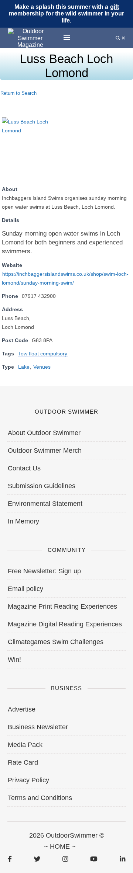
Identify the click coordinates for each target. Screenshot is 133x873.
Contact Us (24, 468)
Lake (24, 367)
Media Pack (25, 744)
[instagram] (65, 859)
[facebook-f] (9, 859)
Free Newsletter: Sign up (44, 571)
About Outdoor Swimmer (44, 432)
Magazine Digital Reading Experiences (65, 624)
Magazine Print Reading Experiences (62, 606)
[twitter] (37, 859)
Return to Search (18, 93)
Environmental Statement (45, 503)
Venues (42, 367)
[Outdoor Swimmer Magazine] (30, 38)
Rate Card (23, 762)
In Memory (23, 521)
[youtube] (94, 859)
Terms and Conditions (40, 797)
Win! (14, 659)
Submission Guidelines (41, 486)
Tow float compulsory (42, 353)
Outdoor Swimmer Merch (45, 450)
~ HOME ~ (60, 846)
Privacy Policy (28, 780)
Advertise (21, 709)
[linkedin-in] (122, 859)
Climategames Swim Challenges (55, 642)
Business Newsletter (38, 727)
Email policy (25, 588)
